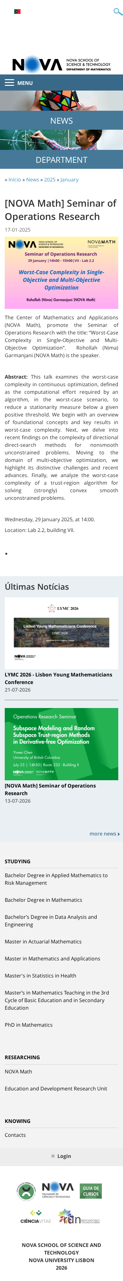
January (70, 179)
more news (103, 833)
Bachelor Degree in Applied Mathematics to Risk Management (56, 879)
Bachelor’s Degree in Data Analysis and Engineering (51, 920)
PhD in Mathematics (29, 1024)
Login (64, 1156)
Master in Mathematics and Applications (52, 958)
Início (15, 179)
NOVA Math (18, 1071)
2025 (50, 179)
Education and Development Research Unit (56, 1088)
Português (17, 11)
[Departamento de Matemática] (61, 64)
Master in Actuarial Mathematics (43, 941)
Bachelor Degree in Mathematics (43, 899)
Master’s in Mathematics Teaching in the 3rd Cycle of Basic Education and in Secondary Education (57, 1000)
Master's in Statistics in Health (40, 975)
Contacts (15, 1134)
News (32, 179)
